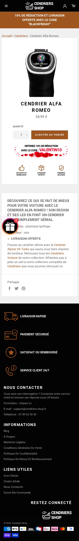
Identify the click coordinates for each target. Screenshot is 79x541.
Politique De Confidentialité (20, 453)
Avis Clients (11, 475)
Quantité (18, 126)
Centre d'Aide (12, 481)
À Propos (9, 436)
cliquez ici (25, 403)
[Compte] (65, 6)
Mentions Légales (15, 442)
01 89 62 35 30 (27, 414)
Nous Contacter (13, 487)
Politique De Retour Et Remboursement (28, 459)
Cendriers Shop (19, 523)
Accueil (7, 36)
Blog (6, 431)
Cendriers (21, 36)
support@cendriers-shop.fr (30, 409)
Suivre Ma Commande (17, 492)
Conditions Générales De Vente (23, 448)
